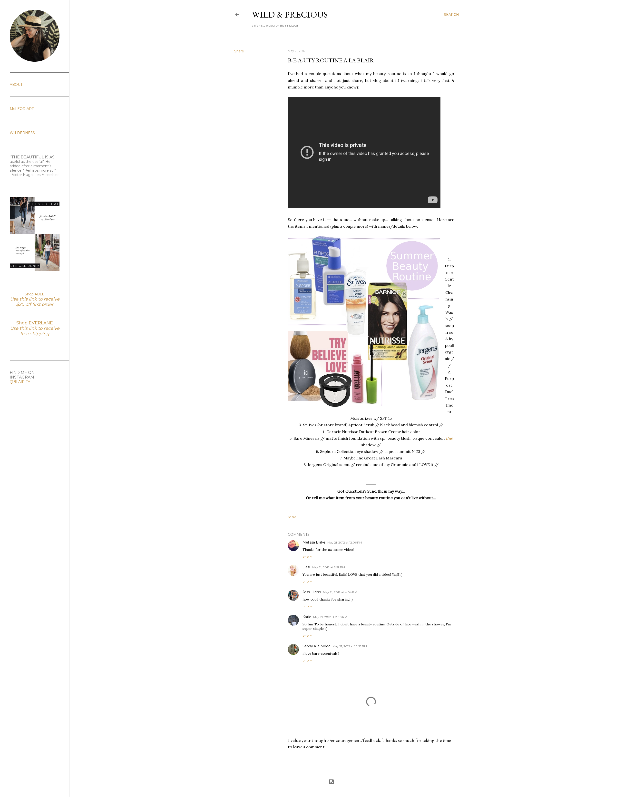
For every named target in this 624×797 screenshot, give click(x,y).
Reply (307, 557)
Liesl (306, 567)
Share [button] (239, 51)
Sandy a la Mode (316, 646)
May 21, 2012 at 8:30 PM (330, 617)
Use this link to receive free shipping (34, 331)
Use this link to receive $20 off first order (34, 301)
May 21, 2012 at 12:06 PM (344, 542)
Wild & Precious (290, 14)
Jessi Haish (311, 592)
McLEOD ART (22, 109)
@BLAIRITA (20, 381)
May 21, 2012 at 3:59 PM (328, 567)
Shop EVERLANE (34, 323)
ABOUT (16, 84)
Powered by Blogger (350, 782)
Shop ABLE (34, 294)
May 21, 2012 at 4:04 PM (340, 592)
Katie (306, 617)
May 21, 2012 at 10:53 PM (349, 646)
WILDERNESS (22, 133)
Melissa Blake (313, 542)
